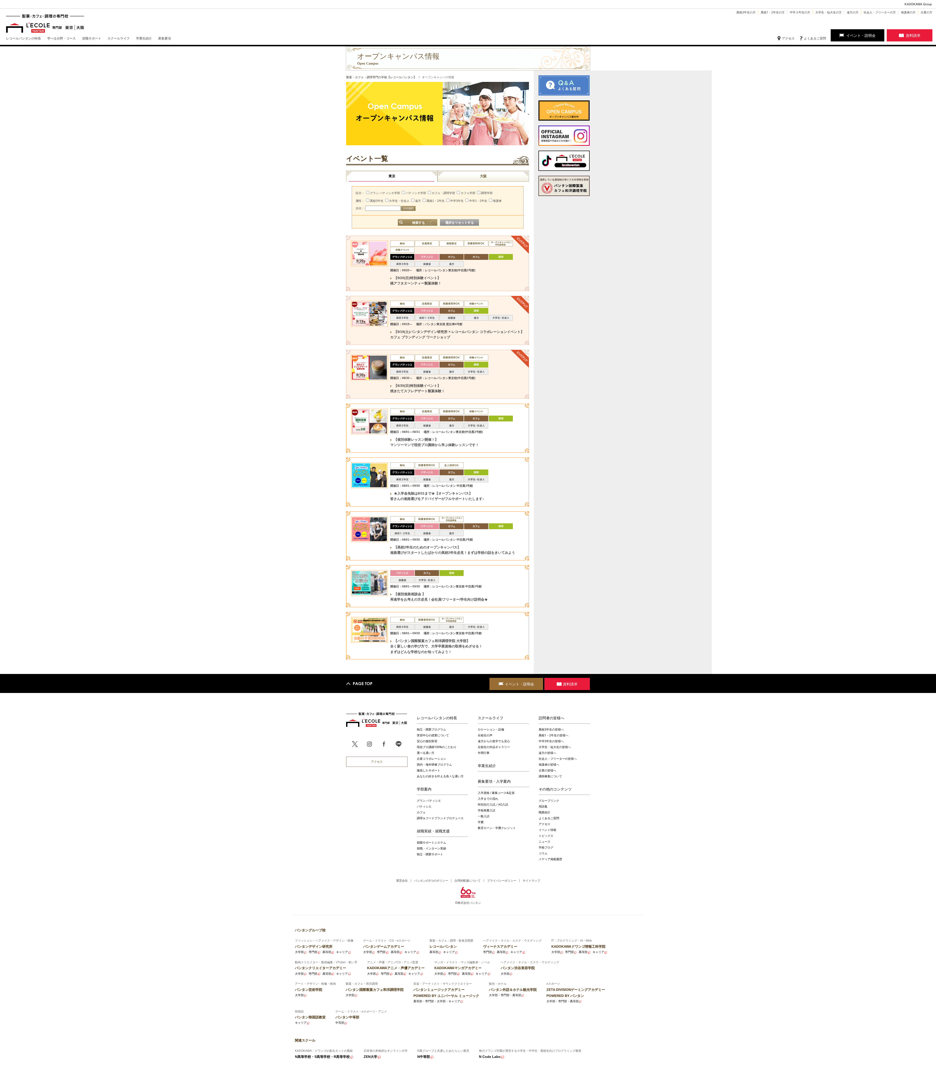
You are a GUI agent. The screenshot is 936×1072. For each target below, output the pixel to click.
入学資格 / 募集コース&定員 (496, 793)
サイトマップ (531, 880)
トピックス (546, 836)
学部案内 (424, 789)
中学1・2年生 (478, 201)
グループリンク (549, 801)
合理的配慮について (467, 880)
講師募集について (550, 776)
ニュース (544, 841)
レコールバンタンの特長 (437, 717)
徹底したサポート (428, 770)
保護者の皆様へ (549, 764)
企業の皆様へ (547, 770)
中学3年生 (457, 201)
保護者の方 (908, 12)
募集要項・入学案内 (494, 781)
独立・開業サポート (430, 854)
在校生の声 (485, 735)
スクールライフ (490, 717)
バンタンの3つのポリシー (431, 880)
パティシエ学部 (416, 193)
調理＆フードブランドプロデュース (440, 818)
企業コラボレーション (431, 759)
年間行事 (483, 753)
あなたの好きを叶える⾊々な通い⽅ (440, 776)
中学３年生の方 (800, 12)
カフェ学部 (468, 193)
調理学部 (487, 193)
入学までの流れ (488, 799)
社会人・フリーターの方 (880, 12)
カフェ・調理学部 (443, 193)
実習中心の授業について (433, 735)
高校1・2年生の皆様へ (553, 735)
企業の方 (926, 12)
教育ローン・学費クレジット (497, 828)
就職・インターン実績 (431, 848)
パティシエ (424, 806)
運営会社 (402, 880)
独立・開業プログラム (431, 729)
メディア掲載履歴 (550, 859)
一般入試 (483, 816)
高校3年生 (376, 201)
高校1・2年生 (436, 201)
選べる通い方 (425, 753)
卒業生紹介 (487, 765)
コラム (543, 853)
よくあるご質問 (815, 38)
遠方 (418, 201)
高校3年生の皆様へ (551, 729)
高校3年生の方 (746, 12)
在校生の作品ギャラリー (494, 747)
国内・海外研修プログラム (434, 764)
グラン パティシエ (429, 801)
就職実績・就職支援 (433, 830)
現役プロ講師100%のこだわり (437, 747)
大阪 (483, 176)
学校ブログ (546, 847)
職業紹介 (544, 812)
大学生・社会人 (399, 201)
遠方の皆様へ (547, 753)
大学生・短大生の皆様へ (555, 747)
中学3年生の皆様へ (551, 741)
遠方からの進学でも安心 (494, 741)
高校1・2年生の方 (773, 12)
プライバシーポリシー (501, 880)
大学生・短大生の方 (828, 12)
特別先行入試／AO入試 (493, 804)
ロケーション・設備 (491, 729)
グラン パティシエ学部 (385, 193)
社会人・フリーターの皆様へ (558, 759)
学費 (481, 822)
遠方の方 (852, 12)
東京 (392, 176)
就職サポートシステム (431, 842)
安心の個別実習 (427, 741)
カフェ (421, 812)
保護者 (497, 201)
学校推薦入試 (486, 810)
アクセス (788, 38)
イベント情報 (547, 830)
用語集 (543, 806)
